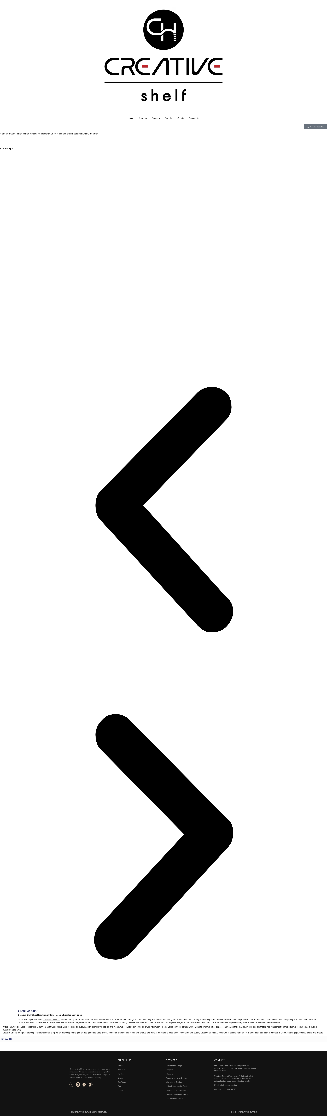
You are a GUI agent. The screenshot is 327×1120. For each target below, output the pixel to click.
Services (156, 118)
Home (130, 118)
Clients (180, 118)
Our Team (122, 1082)
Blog (119, 1086)
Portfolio (168, 118)
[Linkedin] (6, 1039)
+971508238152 (229, 1089)
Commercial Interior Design (177, 1094)
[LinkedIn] (90, 1084)
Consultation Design (174, 1066)
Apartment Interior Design (176, 1078)
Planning (169, 1074)
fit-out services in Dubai (275, 1033)
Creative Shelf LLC (51, 1019)
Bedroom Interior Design (176, 1090)
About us (143, 118)
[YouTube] (84, 1084)
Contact (121, 1090)
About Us (121, 1070)
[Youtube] (10, 1039)
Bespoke (169, 1070)
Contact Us (194, 118)
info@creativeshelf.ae (228, 1085)
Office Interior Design (174, 1098)
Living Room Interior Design (177, 1086)
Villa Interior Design (174, 1082)
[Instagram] (2, 1039)
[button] (163, 509)
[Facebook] (14, 1039)
